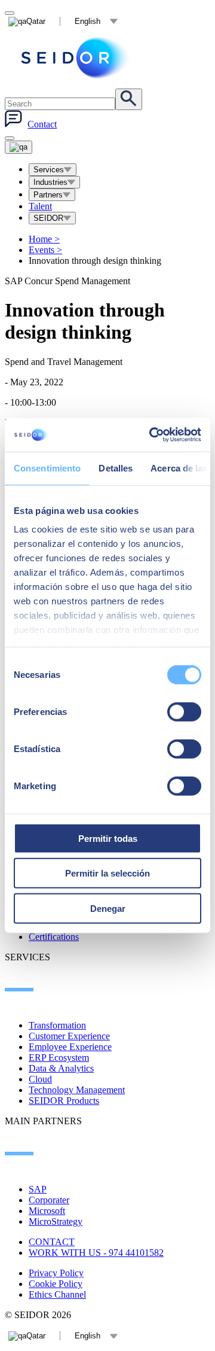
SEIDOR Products (64, 1101)
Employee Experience (70, 1047)
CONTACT (52, 1242)
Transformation (57, 1025)
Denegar (107, 908)
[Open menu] (18, 147)
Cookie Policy (55, 1284)
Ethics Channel (57, 1294)
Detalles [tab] (116, 467)
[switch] (184, 711)
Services (48, 169)
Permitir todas (107, 838)
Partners (48, 194)
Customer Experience (69, 1036)
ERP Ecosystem (59, 1057)
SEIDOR (48, 218)
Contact (42, 124)
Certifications (54, 937)
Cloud (40, 1079)
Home (44, 239)
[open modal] (9, 13)
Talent (40, 206)
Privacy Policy (56, 1273)
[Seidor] (76, 58)
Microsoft (47, 1211)
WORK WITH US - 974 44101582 (96, 1252)
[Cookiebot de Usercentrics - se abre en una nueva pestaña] (151, 435)
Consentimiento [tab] (47, 467)
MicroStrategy (55, 1221)
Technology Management (77, 1090)
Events (45, 250)
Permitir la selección (107, 873)
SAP (38, 1189)
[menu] (9, 138)
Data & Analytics (61, 1068)
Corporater (49, 1200)
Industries (50, 182)
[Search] (128, 99)
